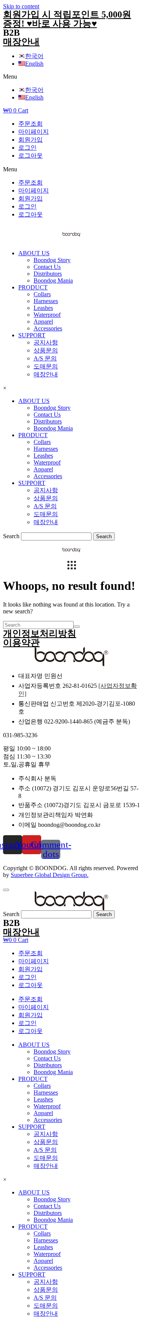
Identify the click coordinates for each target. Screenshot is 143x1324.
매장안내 (21, 42)
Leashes (43, 308)
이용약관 (21, 643)
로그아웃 (30, 155)
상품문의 (46, 350)
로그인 (27, 147)
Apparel (43, 321)
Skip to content (21, 6)
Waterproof (47, 314)
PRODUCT (33, 287)
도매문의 (46, 366)
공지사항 (46, 342)
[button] (71, 76)
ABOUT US (34, 253)
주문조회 (30, 123)
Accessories (48, 328)
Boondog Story (52, 260)
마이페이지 (33, 131)
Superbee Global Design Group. (49, 875)
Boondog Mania (53, 280)
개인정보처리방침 (39, 633)
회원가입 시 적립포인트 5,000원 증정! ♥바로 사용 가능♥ (67, 18)
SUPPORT (31, 335)
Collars (42, 294)
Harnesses (46, 301)
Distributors (48, 273)
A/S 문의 (45, 358)
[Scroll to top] (6, 890)
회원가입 (30, 139)
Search (11, 536)
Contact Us (47, 267)
